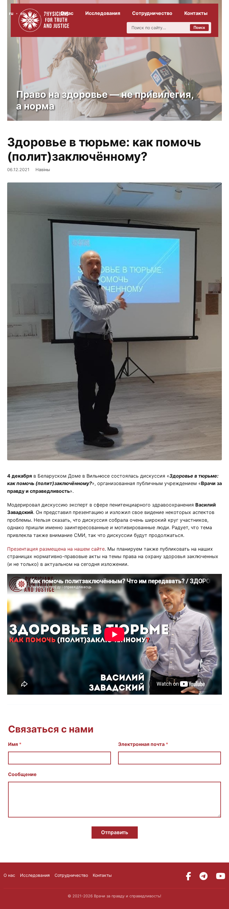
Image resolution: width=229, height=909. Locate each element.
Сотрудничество (152, 13)
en (22, 13)
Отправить (114, 832)
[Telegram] (203, 876)
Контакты (196, 13)
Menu (43, 13)
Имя (14, 744)
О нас (66, 13)
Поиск (199, 27)
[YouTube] (220, 876)
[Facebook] (188, 876)
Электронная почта (143, 744)
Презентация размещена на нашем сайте (56, 549)
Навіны (42, 169)
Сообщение (22, 774)
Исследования (102, 13)
